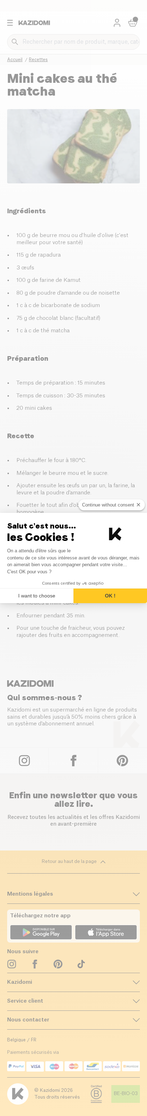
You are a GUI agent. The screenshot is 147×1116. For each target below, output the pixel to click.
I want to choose (36, 596)
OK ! (110, 596)
